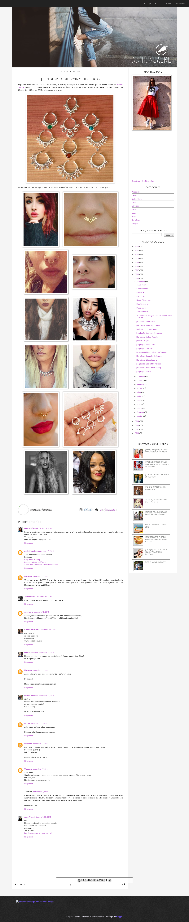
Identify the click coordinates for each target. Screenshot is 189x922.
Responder (28, 543)
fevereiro (140, 412)
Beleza (134, 195)
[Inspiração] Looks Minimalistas (148, 363)
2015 (137, 278)
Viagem (135, 223)
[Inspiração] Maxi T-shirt (145, 344)
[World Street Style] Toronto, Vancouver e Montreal (157, 464)
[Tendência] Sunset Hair (145, 321)
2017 (137, 270)
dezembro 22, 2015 (43, 817)
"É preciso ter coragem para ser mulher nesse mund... (154, 316)
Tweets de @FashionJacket (143, 180)
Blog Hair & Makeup (32, 559)
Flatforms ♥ (141, 296)
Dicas (134, 202)
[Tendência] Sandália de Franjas (149, 356)
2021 (137, 254)
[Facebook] (144, 3)
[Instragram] (150, 3)
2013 (137, 425)
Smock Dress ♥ (142, 288)
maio (139, 400)
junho (139, 396)
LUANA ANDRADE (32, 629)
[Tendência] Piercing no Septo (148, 325)
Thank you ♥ (141, 284)
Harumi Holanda (31, 695)
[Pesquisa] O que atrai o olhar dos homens (156, 450)
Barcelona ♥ (141, 307)
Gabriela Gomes (31, 652)
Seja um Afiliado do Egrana (35, 562)
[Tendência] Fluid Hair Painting (148, 367)
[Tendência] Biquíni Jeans (146, 360)
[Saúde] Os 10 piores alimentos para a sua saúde (156, 539)
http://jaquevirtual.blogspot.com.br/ (38, 833)
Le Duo (27, 723)
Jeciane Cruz (30, 596)
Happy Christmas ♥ (144, 300)
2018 (137, 266)
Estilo (134, 209)
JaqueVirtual (29, 817)
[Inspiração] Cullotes (144, 348)
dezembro (141, 281)
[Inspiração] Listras (143, 371)
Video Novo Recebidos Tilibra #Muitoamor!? (41, 564)
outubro (140, 380)
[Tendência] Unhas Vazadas (147, 336)
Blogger (119, 916)
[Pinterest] (161, 3)
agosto (140, 388)
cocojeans (28, 612)
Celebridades (137, 199)
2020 (137, 258)
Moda (134, 216)
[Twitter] (156, 3)
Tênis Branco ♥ (142, 311)
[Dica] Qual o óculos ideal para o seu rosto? (156, 551)
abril (139, 404)
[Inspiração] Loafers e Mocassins (149, 333)
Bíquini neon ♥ (142, 304)
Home (168, 3)
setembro (141, 384)
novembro (141, 376)
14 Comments (107, 510)
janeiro (140, 416)
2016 (137, 274)
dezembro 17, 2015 (46, 528)
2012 (137, 429)
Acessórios (136, 191)
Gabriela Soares (31, 528)
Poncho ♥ (140, 292)
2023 (137, 246)
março (139, 408)
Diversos (135, 205)
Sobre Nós (180, 3)
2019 (137, 262)
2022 (137, 250)
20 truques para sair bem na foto (156, 500)
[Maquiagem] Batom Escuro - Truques (151, 352)
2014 (137, 421)
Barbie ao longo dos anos (146, 329)
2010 (137, 433)
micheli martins (30, 551)
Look (134, 213)
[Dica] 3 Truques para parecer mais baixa (156, 513)
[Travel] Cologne (142, 340)
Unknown (28, 576)
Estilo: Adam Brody (155, 562)
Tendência (136, 220)
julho (139, 392)
